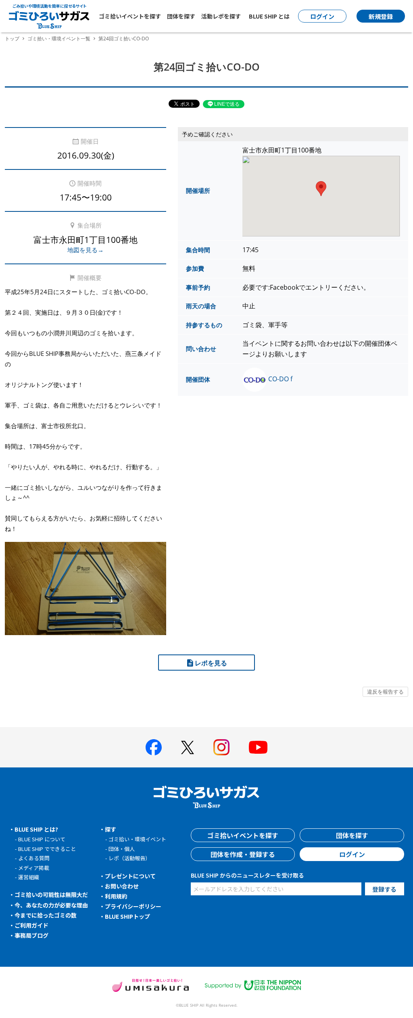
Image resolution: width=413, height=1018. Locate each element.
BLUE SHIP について (41, 839)
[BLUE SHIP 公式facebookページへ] (154, 747)
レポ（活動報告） (129, 858)
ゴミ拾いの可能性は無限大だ (51, 894)
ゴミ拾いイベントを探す (130, 16)
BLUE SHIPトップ (127, 916)
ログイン (352, 854)
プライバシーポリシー (133, 906)
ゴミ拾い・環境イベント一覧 (58, 38)
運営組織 (28, 877)
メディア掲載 (33, 868)
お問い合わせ (122, 886)
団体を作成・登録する (243, 854)
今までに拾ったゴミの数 (46, 915)
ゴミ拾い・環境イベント (137, 839)
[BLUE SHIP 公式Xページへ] (187, 747)
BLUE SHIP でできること (47, 849)
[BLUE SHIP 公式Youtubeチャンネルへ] (258, 747)
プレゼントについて (130, 876)
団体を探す (181, 16)
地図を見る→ (85, 250)
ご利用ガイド (31, 925)
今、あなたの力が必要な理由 (51, 905)
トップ (12, 38)
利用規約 (116, 896)
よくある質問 (34, 858)
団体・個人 (121, 849)
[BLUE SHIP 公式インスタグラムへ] (221, 747)
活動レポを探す (221, 16)
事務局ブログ (31, 935)
